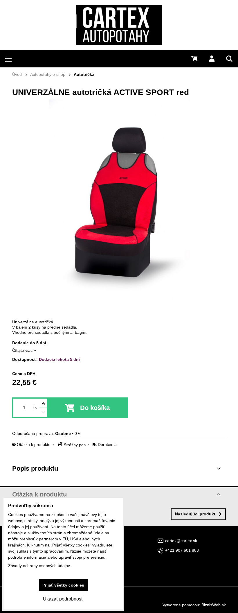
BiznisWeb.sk (213, 605)
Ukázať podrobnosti (63, 598)
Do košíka (95, 407)
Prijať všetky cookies (63, 585)
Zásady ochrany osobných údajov (39, 565)
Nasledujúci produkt (195, 514)
